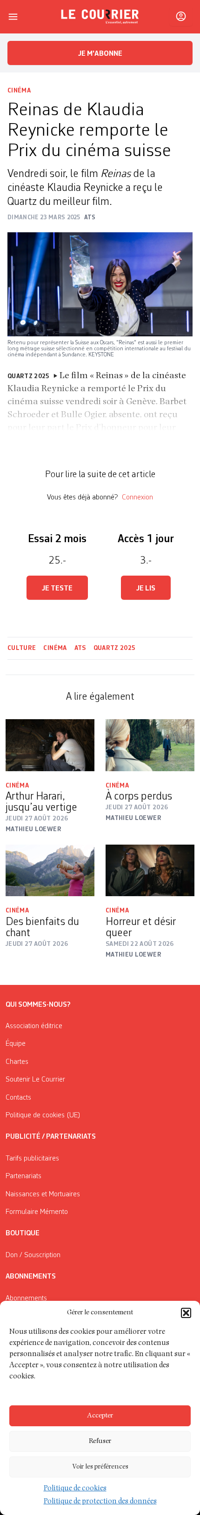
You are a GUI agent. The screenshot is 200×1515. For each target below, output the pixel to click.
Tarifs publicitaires (32, 1158)
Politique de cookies (75, 1489)
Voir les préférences (100, 1466)
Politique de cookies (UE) (43, 1115)
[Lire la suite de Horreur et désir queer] (150, 871)
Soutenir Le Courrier (35, 1079)
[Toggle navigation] (13, 16)
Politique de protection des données (100, 1502)
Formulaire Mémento (37, 1212)
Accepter (100, 1415)
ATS (80, 648)
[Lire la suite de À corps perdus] (150, 745)
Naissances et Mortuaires (43, 1194)
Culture (21, 648)
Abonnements (26, 1298)
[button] (186, 1313)
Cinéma (19, 90)
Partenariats (23, 1176)
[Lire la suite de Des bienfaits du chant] (50, 870)
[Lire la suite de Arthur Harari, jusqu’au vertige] (50, 745)
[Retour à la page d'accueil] (100, 16)
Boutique (23, 1233)
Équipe (16, 1044)
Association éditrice (34, 1026)
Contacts (18, 1098)
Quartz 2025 (114, 648)
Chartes (17, 1062)
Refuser (100, 1441)
